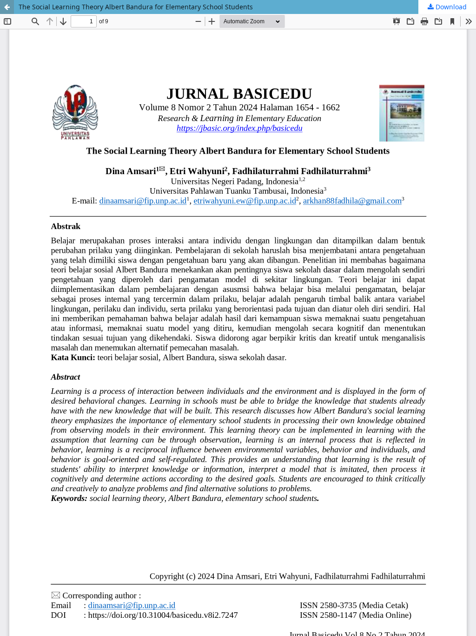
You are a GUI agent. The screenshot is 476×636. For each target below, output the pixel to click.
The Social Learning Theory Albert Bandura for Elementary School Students (136, 6)
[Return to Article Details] (7, 7)
